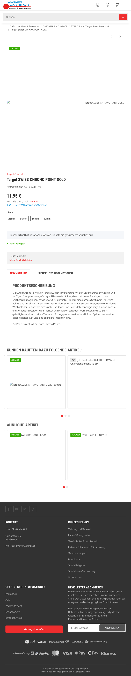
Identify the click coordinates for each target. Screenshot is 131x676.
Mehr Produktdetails (21, 260)
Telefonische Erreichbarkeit (83, 541)
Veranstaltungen (77, 553)
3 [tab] (69, 416)
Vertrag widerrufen (34, 629)
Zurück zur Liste (17, 26)
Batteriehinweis (13, 617)
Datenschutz (12, 611)
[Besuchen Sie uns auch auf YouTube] (16, 509)
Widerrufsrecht (13, 605)
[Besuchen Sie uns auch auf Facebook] (8, 509)
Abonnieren (112, 627)
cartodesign (58, 671)
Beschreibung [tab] (18, 273)
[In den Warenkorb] (9, 42)
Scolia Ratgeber (77, 565)
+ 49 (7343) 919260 (16, 528)
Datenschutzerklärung (80, 612)
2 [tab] (65, 416)
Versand (33, 201)
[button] (98, 5)
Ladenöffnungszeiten (79, 535)
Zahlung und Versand (79, 529)
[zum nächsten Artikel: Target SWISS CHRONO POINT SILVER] (120, 36)
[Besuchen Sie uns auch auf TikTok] (33, 509)
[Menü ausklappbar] (126, 5)
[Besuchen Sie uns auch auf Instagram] (24, 509)
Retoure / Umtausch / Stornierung (86, 547)
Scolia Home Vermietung (81, 571)
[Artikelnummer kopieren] (39, 186)
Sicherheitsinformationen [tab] (55, 273)
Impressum (11, 593)
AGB (7, 599)
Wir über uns (75, 577)
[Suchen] (123, 17)
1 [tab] (62, 416)
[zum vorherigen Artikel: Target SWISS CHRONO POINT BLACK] (111, 36)
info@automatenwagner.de (20, 545)
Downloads (74, 559)
